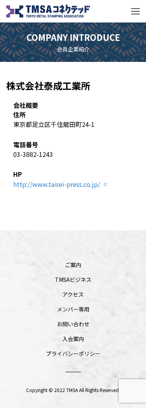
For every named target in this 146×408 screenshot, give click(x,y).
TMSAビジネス (73, 279)
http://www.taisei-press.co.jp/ (56, 184)
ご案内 (73, 265)
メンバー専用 (73, 309)
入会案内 (73, 339)
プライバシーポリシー (73, 353)
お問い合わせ (73, 324)
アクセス (73, 294)
